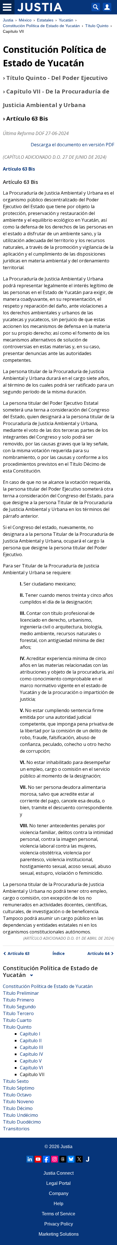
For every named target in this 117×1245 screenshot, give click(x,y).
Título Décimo (18, 1108)
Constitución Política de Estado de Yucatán (41, 25)
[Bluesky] (71, 1159)
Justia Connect (58, 1173)
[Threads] (62, 1159)
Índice (59, 953)
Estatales (45, 20)
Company (58, 1193)
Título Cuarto (17, 1020)
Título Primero (18, 1000)
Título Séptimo (18, 1088)
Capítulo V (31, 1061)
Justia (8, 20)
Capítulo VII (32, 1074)
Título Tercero (18, 1013)
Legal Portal (58, 1183)
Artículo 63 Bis (19, 169)
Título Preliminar (21, 993)
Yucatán (66, 20)
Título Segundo (19, 1007)
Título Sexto (16, 1081)
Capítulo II (31, 1040)
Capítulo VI (31, 1068)
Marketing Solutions (59, 1234)
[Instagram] (54, 1159)
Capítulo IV (31, 1054)
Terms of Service (58, 1213)
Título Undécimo (20, 1115)
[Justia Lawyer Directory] (87, 1159)
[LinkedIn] (29, 1159)
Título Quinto (96, 25)
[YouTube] (38, 1159)
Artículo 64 (98, 953)
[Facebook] (46, 1159)
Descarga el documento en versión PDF (72, 145)
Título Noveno (18, 1101)
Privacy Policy (58, 1224)
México (25, 20)
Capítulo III (31, 1047)
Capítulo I (30, 1034)
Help (58, 1203)
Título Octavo (17, 1095)
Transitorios (16, 1129)
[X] (79, 1159)
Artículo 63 (19, 953)
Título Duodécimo (22, 1122)
